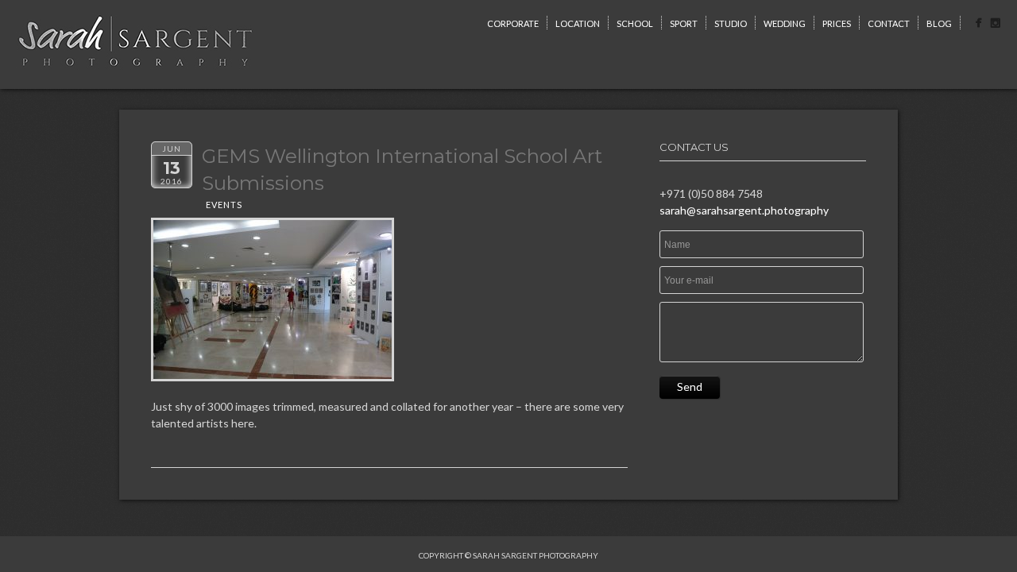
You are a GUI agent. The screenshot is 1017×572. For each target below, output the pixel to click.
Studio (730, 23)
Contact (889, 23)
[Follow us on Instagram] (995, 24)
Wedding (785, 23)
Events (224, 204)
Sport (684, 23)
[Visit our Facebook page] (978, 24)
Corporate (513, 23)
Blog (939, 23)
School (635, 23)
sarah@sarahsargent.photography (744, 210)
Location (577, 23)
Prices (836, 23)
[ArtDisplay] (272, 299)
